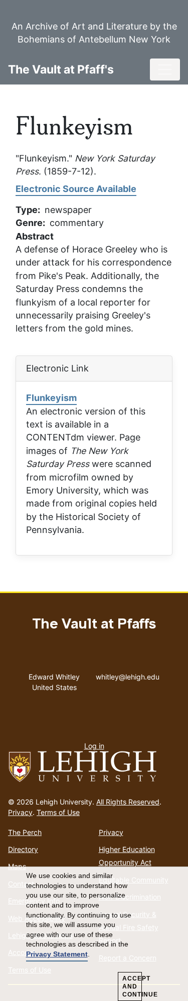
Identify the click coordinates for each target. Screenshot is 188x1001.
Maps (17, 866)
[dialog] (94, 934)
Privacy (20, 812)
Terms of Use (58, 812)
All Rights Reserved (127, 801)
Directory (23, 849)
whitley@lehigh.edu (127, 675)
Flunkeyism (51, 398)
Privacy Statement (57, 954)
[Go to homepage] (94, 767)
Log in (94, 745)
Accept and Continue (132, 986)
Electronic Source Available (76, 188)
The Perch (25, 832)
